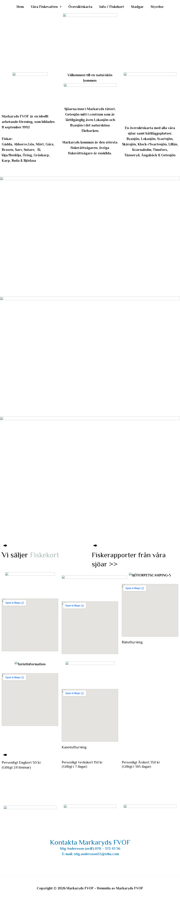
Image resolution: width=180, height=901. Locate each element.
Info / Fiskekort (111, 7)
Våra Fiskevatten (44, 7)
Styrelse (157, 7)
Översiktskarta (80, 7)
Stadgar (137, 7)
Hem (20, 7)
